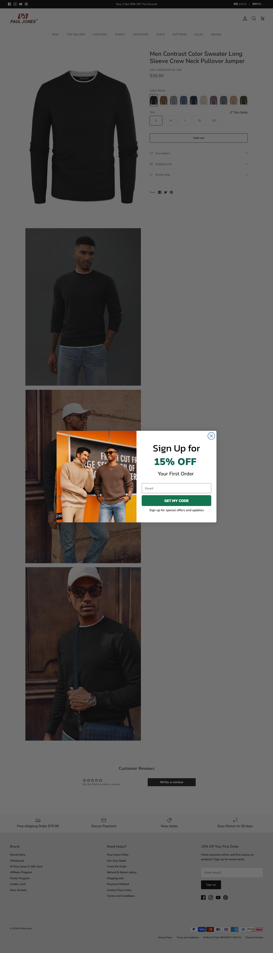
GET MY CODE (176, 501)
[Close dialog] (211, 435)
